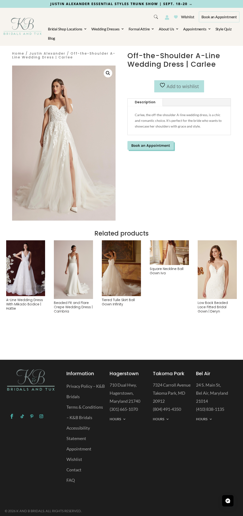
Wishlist (184, 16)
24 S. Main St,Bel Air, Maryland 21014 (212, 393)
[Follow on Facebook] (12, 416)
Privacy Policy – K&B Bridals (85, 391)
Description (145, 102)
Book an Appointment (219, 16)
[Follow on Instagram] (41, 416)
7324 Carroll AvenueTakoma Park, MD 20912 (172, 393)
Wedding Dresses (105, 29)
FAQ (70, 480)
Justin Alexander (47, 53)
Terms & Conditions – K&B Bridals (84, 412)
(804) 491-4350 (167, 409)
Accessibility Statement (78, 433)
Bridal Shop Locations (65, 29)
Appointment (78, 448)
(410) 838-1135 (210, 409)
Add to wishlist (182, 86)
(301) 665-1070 (124, 409)
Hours (115, 419)
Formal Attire (139, 29)
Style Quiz (223, 29)
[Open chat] (228, 501)
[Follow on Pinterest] (32, 416)
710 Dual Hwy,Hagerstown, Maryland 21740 (125, 393)
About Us (166, 29)
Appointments (194, 29)
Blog (51, 38)
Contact (73, 469)
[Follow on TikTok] (22, 416)
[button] (108, 73)
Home (18, 53)
